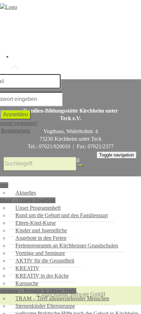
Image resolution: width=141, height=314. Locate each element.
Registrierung (15, 130)
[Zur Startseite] (8, 7)
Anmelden (15, 114)
